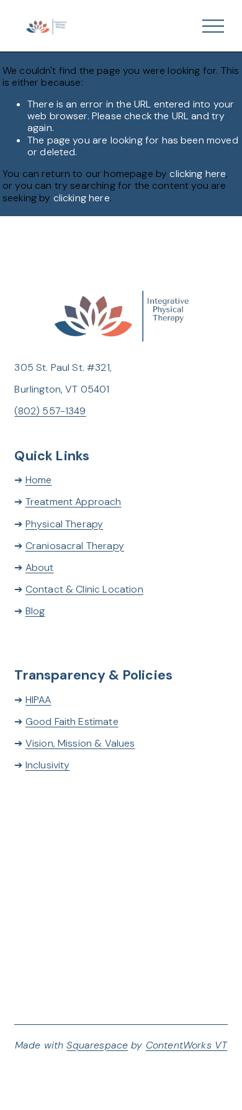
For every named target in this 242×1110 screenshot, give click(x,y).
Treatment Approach (73, 501)
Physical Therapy (64, 524)
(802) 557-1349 (50, 411)
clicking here (197, 173)
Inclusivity (47, 765)
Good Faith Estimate (72, 721)
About (39, 567)
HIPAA (38, 700)
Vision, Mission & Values (80, 743)
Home (38, 480)
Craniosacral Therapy (74, 546)
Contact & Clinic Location (84, 589)
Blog (35, 611)
